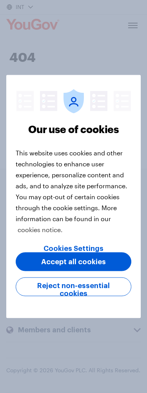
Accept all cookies (73, 261)
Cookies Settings (73, 248)
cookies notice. (40, 229)
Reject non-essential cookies (73, 289)
